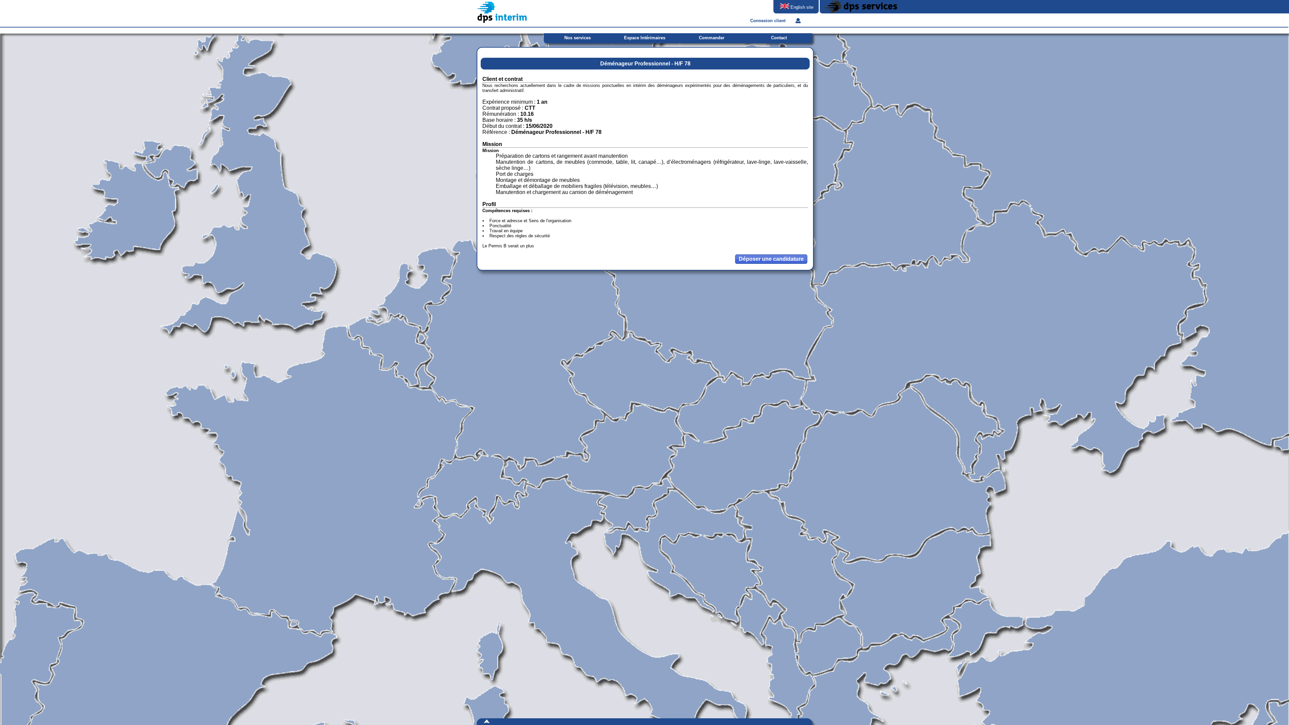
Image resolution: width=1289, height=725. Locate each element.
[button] (771, 259)
